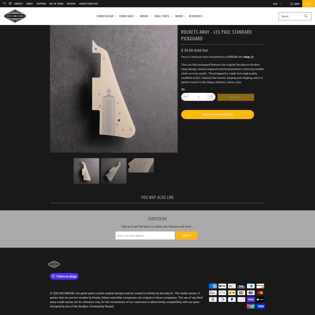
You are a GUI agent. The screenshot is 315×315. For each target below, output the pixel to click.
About (30, 3)
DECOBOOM (66, 293)
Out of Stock (56, 3)
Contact (18, 3)
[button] (107, 16)
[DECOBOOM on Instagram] (9, 3)
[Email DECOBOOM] (4, 3)
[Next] (175, 89)
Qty (183, 89)
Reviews (71, 3)
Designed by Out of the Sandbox (69, 306)
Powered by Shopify (102, 306)
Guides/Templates (88, 3)
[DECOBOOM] (15, 16)
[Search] (305, 16)
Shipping (41, 3)
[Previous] (53, 89)
